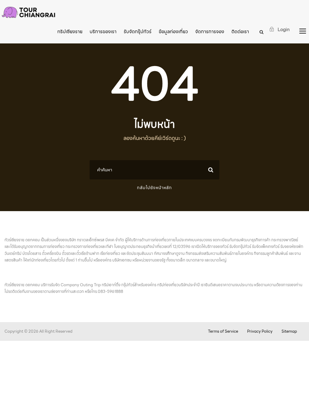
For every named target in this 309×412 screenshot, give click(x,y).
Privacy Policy (259, 331)
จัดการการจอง (209, 31)
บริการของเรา (103, 31)
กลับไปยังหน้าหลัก (154, 187)
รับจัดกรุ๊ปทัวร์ (137, 31)
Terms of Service (223, 331)
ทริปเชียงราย (69, 31)
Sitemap (289, 331)
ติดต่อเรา (240, 31)
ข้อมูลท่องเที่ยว (173, 31)
